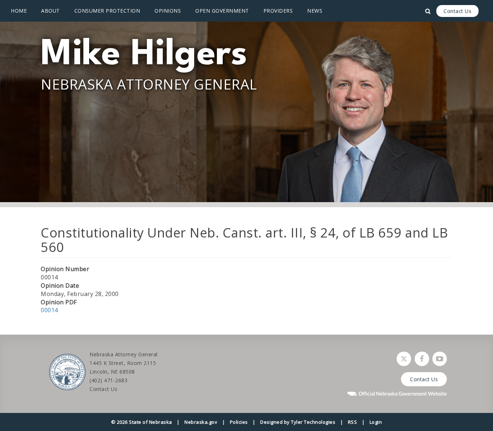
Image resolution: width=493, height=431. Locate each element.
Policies (239, 422)
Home (19, 10)
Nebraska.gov (200, 422)
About (50, 10)
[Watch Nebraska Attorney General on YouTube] (439, 359)
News (314, 10)
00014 (49, 310)
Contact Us (457, 11)
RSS (352, 422)
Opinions (167, 10)
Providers (278, 10)
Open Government (222, 10)
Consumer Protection (107, 10)
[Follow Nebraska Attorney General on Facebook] (422, 359)
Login (376, 422)
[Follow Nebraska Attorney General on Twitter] (404, 359)
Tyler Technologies (313, 422)
